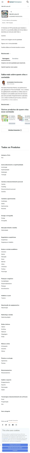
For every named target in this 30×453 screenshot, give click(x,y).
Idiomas (3, 262)
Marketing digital (5, 317)
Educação (3, 257)
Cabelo (3, 327)
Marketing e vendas (7, 315)
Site (2, 404)
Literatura (4, 266)
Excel (2, 399)
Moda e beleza (5, 324)
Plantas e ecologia (6, 358)
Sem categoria (5, 411)
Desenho (3, 349)
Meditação (4, 172)
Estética (3, 329)
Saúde (3, 390)
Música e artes (5, 344)
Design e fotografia (7, 216)
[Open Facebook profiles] (3, 425)
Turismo (3, 298)
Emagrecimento (5, 382)
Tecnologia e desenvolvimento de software (14, 397)
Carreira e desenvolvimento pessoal (12, 182)
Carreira (3, 184)
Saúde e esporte (6, 380)
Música (3, 351)
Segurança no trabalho (7, 242)
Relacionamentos (6, 370)
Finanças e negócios (7, 278)
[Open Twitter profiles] (6, 425)
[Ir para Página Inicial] (15, 2)
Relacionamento (5, 373)
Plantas (3, 363)
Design (3, 218)
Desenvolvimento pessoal (8, 189)
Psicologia (4, 271)
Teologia (3, 175)
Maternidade (4, 230)
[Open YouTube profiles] (13, 425)
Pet (2, 158)
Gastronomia (4, 206)
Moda (2, 337)
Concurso (3, 252)
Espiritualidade (5, 170)
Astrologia (4, 167)
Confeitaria (4, 201)
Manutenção (4, 308)
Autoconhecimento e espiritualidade (12, 165)
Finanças (3, 286)
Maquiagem (4, 334)
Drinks (3, 204)
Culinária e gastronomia (8, 199)
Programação (4, 402)
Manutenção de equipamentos (10, 305)
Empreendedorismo (6, 283)
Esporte (3, 385)
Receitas (3, 208)
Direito (3, 254)
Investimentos (5, 288)
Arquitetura (4, 240)
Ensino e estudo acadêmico (9, 249)
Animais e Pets (5, 155)
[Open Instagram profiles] (16, 425)
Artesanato (4, 346)
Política (3, 269)
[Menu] (2, 2)
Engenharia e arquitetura (8, 237)
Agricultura (4, 361)
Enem (2, 259)
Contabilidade (5, 281)
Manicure (3, 332)
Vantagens (5, 58)
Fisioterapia (4, 387)
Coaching (3, 187)
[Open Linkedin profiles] (9, 425)
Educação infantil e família (9, 228)
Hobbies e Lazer (6, 295)
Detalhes (15, 58)
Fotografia (4, 220)
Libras (2, 264)
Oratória (3, 191)
